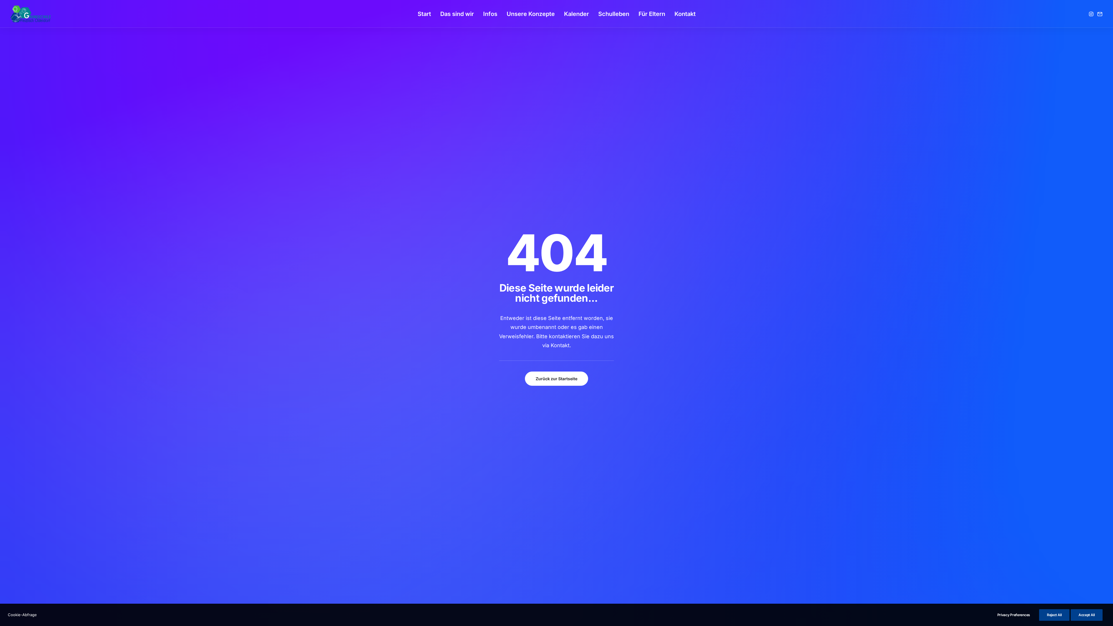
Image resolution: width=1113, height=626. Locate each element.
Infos (490, 13)
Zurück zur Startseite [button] (556, 378)
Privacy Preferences (1013, 615)
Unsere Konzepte (531, 13)
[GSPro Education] (30, 14)
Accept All (1087, 615)
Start (424, 13)
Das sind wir (457, 13)
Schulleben (613, 13)
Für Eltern (652, 13)
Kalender (576, 13)
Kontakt (685, 13)
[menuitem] (424, 14)
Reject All (1054, 615)
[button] (1091, 14)
